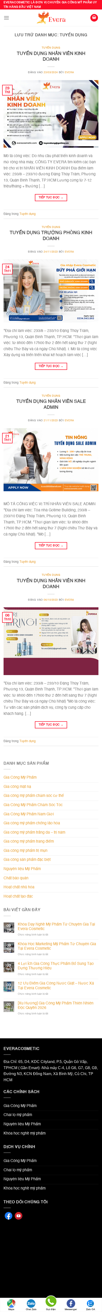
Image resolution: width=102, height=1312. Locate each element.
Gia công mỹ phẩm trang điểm (29, 842)
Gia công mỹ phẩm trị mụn (25, 851)
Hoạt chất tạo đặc (18, 897)
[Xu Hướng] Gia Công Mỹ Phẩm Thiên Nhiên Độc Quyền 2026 (55, 1006)
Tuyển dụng (51, 47)
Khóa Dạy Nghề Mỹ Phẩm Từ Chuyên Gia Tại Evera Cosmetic (56, 927)
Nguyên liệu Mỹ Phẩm (22, 869)
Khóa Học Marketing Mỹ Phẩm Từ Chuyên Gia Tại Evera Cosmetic (57, 946)
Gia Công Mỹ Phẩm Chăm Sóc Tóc (33, 805)
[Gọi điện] (51, 1302)
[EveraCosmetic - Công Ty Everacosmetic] (51, 17)
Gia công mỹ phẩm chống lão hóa (32, 823)
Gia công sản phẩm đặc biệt (27, 860)
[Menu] (6, 17)
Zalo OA (90, 1309)
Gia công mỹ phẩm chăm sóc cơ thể (34, 796)
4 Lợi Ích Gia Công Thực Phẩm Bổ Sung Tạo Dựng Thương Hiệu (56, 966)
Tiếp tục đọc (51, 197)
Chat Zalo (31, 1309)
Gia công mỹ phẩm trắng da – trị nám (34, 833)
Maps (11, 1309)
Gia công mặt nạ (17, 787)
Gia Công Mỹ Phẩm (20, 778)
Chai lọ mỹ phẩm (18, 1115)
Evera (69, 72)
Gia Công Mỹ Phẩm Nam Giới (29, 814)
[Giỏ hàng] (94, 18)
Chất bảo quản (16, 878)
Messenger (71, 1309)
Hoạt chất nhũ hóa (19, 887)
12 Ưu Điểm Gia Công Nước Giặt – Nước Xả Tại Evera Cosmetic (56, 986)
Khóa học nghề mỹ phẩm (25, 1133)
